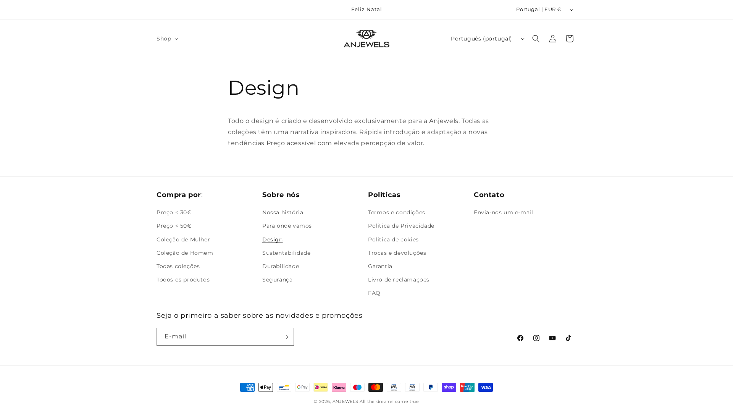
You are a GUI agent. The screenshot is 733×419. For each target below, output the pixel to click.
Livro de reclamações (398, 279)
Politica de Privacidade (401, 225)
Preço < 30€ (174, 212)
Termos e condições (396, 212)
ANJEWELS (345, 401)
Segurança (277, 279)
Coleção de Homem (185, 252)
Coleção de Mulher (183, 239)
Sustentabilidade (286, 252)
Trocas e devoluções (397, 252)
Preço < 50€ (174, 225)
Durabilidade (280, 266)
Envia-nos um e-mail (503, 212)
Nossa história (282, 212)
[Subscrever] (285, 337)
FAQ (374, 293)
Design (272, 239)
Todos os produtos (183, 279)
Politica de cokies (393, 239)
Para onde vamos (287, 225)
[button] (166, 39)
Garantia (380, 266)
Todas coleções (178, 266)
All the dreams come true (389, 401)
